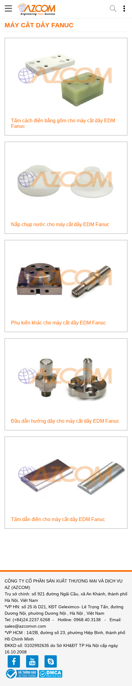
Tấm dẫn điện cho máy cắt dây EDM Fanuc (58, 519)
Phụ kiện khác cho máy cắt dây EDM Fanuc (58, 322)
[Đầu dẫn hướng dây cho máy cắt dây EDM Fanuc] (66, 376)
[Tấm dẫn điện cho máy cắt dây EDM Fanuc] (66, 474)
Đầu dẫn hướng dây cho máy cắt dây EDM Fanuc (65, 421)
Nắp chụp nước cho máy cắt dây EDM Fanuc (60, 224)
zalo (51, 661)
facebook (14, 661)
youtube (32, 661)
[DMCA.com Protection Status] (51, 673)
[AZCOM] (36, 9)
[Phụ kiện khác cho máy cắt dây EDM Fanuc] (66, 278)
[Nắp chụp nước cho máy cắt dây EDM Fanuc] (66, 179)
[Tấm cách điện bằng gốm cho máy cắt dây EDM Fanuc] (66, 76)
